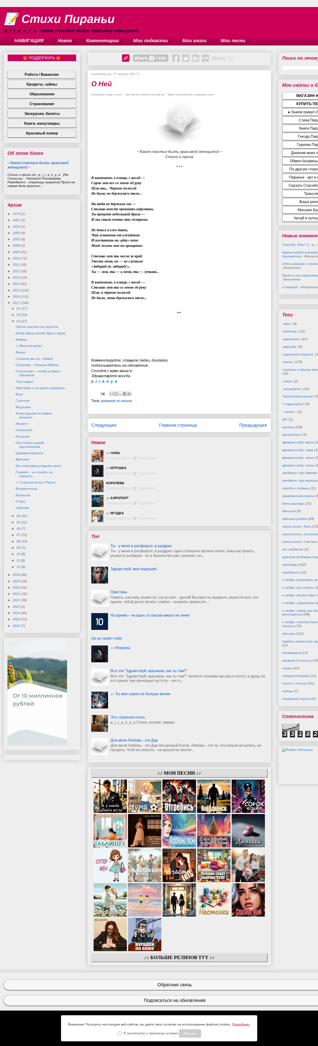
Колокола (23, 495)
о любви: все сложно (298, 587)
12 (19, 567)
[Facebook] (176, 58)
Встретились (26, 488)
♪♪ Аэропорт (117, 498)
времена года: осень (298, 465)
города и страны (295, 488)
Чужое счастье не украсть (37, 326)
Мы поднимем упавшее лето (38, 466)
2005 (17, 239)
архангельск (291, 434)
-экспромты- (292, 389)
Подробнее (146, 458)
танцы (287, 691)
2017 (17, 303)
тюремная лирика (296, 699)
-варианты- (291, 339)
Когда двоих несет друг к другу (40, 333)
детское (289, 511)
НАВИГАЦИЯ (29, 40)
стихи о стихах (294, 683)
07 (19, 535)
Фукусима (23, 407)
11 (19, 560)
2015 (17, 290)
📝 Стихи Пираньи (59, 18)
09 (19, 547)
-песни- (288, 362)
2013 (17, 277)
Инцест (22, 423)
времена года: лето (298, 457)
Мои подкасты (150, 40)
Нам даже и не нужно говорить (40, 388)
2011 (16, 264)
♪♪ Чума (113, 453)
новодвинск (291, 572)
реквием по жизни (116, 401)
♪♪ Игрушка (116, 468)
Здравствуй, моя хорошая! (134, 569)
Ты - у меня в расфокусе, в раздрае (141, 546)
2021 (17, 594)
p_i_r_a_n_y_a (104, 381)
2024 (17, 613)
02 (19, 315)
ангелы (288, 427)
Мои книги (194, 40)
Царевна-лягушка (29, 453)
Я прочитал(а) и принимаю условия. (151, 1033)
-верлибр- (289, 347)
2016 (17, 296)
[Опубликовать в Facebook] (124, 393)
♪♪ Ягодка (115, 513)
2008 (17, 245)
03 (19, 321)
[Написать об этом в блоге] (116, 393)
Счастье (22, 400)
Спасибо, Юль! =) (295, 244)
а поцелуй (290, 287)
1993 (17, 226)
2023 (17, 606)
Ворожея (22, 459)
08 (19, 541)
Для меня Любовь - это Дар (134, 740)
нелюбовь (289, 564)
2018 (17, 575)
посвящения (291, 653)
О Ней (20, 501)
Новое (65, 40)
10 (19, 554)
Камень (21, 339)
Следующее (104, 425)
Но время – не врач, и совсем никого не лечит (150, 615)
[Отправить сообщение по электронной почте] (102, 393)
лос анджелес (293, 549)
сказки (287, 668)
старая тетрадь (295, 676)
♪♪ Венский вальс (29, 346)
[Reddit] (185, 58)
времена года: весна (298, 442)
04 (19, 516)
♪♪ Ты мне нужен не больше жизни (140, 694)
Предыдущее (253, 425)
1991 (17, 220)
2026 (17, 626)
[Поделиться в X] (120, 393)
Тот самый (24, 381)
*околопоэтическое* (298, 396)
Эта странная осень (128, 717)
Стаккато (24, 430)
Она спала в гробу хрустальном (30, 445)
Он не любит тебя (106, 638)
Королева (115, 483)
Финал (21, 352)
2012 (17, 271)
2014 (17, 284)
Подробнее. (241, 1024)
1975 (17, 214)
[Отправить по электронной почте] (111, 393)
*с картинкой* (293, 404)
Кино (19, 394)
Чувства (22, 508)
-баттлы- (290, 331)
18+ (285, 419)
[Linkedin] (195, 58)
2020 (17, 587)
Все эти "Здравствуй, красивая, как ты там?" (149, 671)
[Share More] (205, 58)
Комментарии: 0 (120, 458)
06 (19, 528)
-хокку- (287, 381)
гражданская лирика (298, 496)
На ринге (23, 436)
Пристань (119, 592)
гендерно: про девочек (299, 473)
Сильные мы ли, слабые (34, 358)
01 (19, 308)
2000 (17, 233)
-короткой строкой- (298, 354)
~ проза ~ (289, 412)
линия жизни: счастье (299, 541)
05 (19, 522)
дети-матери (293, 503)
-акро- (287, 323)
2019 (17, 581)
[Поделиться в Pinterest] (129, 393)
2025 (17, 619)
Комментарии (102, 40)
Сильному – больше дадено (37, 365)
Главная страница (178, 425)
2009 (17, 252)
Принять (190, 1033)
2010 (17, 258)
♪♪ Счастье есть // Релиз (35, 482)
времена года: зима (297, 450)
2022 (17, 600)
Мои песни (233, 40)
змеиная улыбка (294, 519)
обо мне (288, 633)
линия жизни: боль (296, 526)
